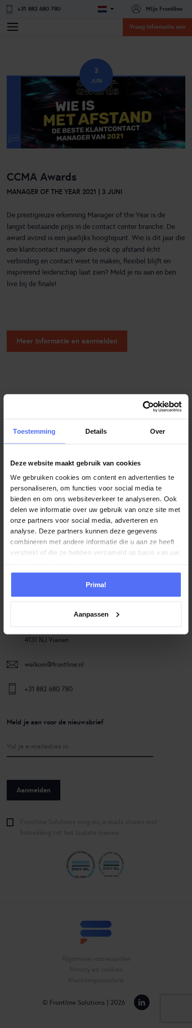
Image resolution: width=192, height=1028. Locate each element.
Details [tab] (96, 431)
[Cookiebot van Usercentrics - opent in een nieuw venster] (143, 406)
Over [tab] (157, 431)
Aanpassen (91, 614)
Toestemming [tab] (34, 431)
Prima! (96, 584)
